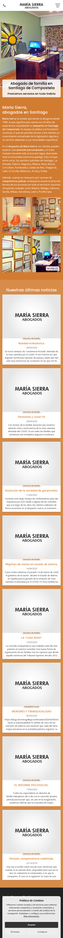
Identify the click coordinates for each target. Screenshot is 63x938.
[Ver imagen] (16, 215)
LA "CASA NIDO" (31, 637)
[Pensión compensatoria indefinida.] (31, 832)
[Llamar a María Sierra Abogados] (4, 5)
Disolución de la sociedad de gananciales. (31, 490)
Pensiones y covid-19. (31, 417)
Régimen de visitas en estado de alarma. (31, 564)
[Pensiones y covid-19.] (31, 390)
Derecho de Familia (31, 338)
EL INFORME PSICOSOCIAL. (31, 785)
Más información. (32, 916)
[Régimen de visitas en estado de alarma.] (31, 537)
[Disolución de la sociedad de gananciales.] (31, 464)
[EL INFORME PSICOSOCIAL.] (31, 758)
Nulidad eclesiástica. (31, 343)
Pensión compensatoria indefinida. (31, 858)
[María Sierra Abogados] (31, 5)
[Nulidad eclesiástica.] (31, 316)
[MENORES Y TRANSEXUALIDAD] (31, 685)
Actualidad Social (31, 706)
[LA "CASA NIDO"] (31, 611)
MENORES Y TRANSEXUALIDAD (31, 711)
